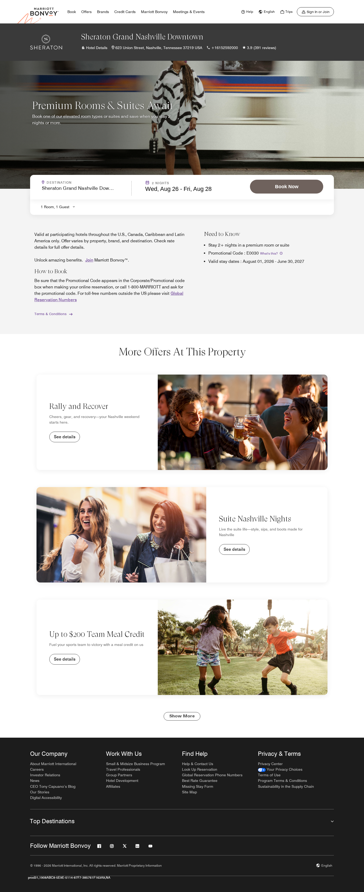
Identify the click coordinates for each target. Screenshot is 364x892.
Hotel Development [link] (122, 780)
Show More (182, 716)
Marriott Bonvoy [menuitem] (154, 12)
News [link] (34, 780)
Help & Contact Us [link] (197, 764)
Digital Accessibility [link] (46, 797)
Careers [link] (37, 769)
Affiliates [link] (113, 786)
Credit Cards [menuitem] (125, 12)
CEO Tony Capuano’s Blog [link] (52, 786)
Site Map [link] (189, 792)
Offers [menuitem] (86, 12)
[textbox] (85, 190)
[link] (246, 12)
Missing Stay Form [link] (197, 786)
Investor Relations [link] (45, 775)
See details (64, 436)
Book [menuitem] (71, 12)
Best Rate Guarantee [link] (199, 780)
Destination (82, 182)
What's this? (269, 253)
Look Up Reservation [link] (199, 769)
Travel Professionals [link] (123, 769)
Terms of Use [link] (269, 775)
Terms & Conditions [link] (50, 314)
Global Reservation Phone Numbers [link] (212, 775)
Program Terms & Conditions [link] (282, 780)
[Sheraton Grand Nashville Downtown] (46, 42)
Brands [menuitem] (103, 12)
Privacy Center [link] (270, 764)
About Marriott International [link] (53, 764)
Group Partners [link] (119, 775)
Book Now (286, 186)
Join (89, 260)
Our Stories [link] (39, 792)
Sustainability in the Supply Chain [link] (286, 786)
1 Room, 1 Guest (55, 207)
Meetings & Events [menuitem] (189, 12)
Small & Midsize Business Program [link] (135, 764)
